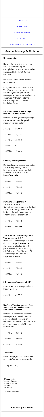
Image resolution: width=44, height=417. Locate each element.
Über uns (22, 27)
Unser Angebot (22, 32)
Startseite (22, 21)
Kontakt (22, 38)
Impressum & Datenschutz (22, 44)
